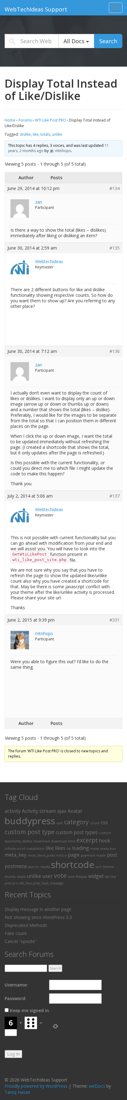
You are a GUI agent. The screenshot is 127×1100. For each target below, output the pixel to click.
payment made (93, 855)
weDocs (97, 1086)
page (74, 854)
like (36, 134)
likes (60, 848)
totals (45, 134)
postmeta (16, 866)
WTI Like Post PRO (50, 120)
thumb (10, 877)
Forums (25, 120)
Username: (16, 985)
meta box (108, 848)
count (95, 823)
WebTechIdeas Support (36, 9)
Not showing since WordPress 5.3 (38, 917)
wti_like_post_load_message (41, 883)
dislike (25, 134)
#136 (114, 351)
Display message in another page (38, 909)
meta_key (16, 854)
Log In (13, 1054)
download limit (63, 841)
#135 (114, 248)
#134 (114, 188)
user (47, 876)
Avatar (75, 811)
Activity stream (39, 811)
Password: (15, 998)
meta (94, 848)
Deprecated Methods (26, 925)
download (42, 841)
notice (61, 855)
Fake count (16, 933)
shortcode (72, 864)
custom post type (30, 832)
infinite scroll (15, 848)
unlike (57, 134)
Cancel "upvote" (21, 941)
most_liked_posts (41, 855)
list (69, 848)
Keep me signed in (29, 1010)
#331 (114, 620)
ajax (61, 811)
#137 (114, 496)
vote (60, 875)
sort (99, 867)
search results (39, 867)
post (112, 854)
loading (80, 848)
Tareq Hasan (17, 1092)
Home (10, 120)
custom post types (77, 832)
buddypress (30, 821)
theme (108, 867)
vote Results (77, 877)
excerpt (87, 840)
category (76, 822)
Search (108, 41)
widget (96, 876)
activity (13, 811)
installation (35, 848)
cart (59, 823)
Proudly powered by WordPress (36, 1086)
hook (104, 840)
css (104, 822)
